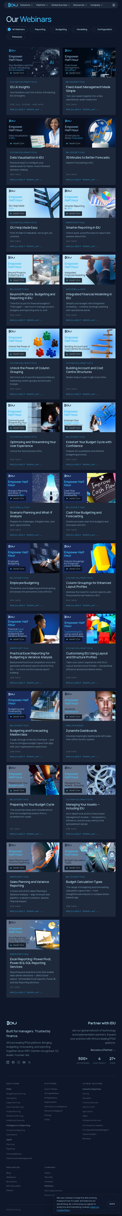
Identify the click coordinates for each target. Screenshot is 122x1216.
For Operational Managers (96, 1129)
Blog (8, 1172)
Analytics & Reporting (15, 1130)
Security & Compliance (55, 1106)
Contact (48, 1181)
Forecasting (11, 1098)
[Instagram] (18, 1064)
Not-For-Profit (89, 1107)
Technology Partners (53, 1190)
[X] (29, 1064)
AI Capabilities (51, 1093)
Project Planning (13, 1111)
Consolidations (14, 1153)
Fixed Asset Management (19, 1158)
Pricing (47, 1115)
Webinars (11, 1177)
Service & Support (53, 1110)
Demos (9, 1190)
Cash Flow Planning (15, 1107)
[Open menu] (114, 5)
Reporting (10, 1148)
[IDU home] (13, 5)
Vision (47, 1172)
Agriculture (88, 1111)
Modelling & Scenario (15, 1120)
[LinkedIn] (7, 1064)
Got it (112, 1204)
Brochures (11, 1181)
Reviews (87, 1138)
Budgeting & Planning (15, 1093)
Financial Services (90, 1102)
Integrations (50, 1097)
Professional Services (92, 1120)
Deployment (50, 1102)
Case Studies (89, 1134)
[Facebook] (13, 1064)
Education (87, 1098)
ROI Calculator (13, 1185)
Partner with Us (51, 1195)
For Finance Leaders (93, 1125)
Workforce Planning (14, 1116)
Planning (10, 1144)
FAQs (47, 1119)
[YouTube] (24, 1064)
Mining (86, 1093)
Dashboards (11, 1134)
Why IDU (48, 1177)
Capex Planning (13, 1102)
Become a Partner (103, 1050)
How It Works (51, 1089)
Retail (85, 1116)
